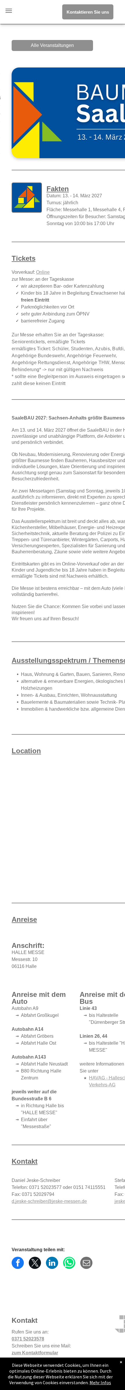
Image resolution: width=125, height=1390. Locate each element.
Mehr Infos (100, 1382)
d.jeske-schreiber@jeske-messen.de (49, 1201)
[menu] (9, 11)
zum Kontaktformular (35, 1352)
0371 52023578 (28, 1338)
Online (43, 272)
